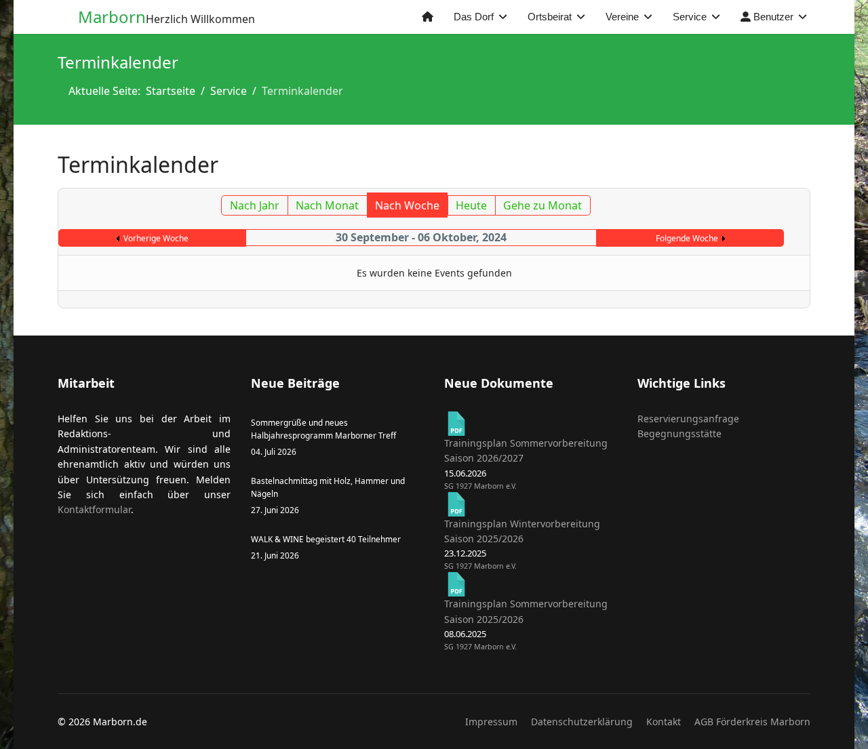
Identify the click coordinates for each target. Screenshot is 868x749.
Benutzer (772, 16)
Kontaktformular (94, 509)
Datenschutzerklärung (582, 721)
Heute (471, 205)
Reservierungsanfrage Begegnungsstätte (688, 426)
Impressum (491, 721)
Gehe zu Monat (542, 205)
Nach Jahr (254, 205)
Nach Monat (327, 205)
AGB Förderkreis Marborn (752, 721)
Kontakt (663, 721)
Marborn (112, 17)
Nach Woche (407, 205)
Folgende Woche (687, 238)
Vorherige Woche (156, 238)
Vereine (622, 16)
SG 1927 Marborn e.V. (480, 486)
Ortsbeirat (550, 16)
